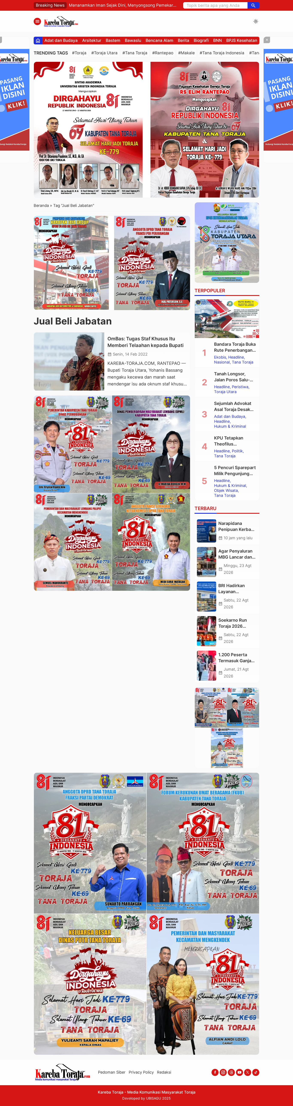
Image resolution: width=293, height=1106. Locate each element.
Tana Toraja (242, 362)
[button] (253, 5)
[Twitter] (247, 1072)
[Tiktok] (255, 1072)
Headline (236, 357)
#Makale (186, 52)
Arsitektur (91, 40)
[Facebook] (215, 1072)
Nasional (222, 362)
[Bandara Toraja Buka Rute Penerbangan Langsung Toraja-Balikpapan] (227, 318)
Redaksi (164, 1072)
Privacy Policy (141, 1072)
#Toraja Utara (104, 52)
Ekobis (220, 357)
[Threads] (231, 1072)
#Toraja (79, 52)
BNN (217, 40)
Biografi (201, 40)
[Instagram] (223, 1072)
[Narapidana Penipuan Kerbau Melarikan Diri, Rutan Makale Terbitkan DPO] (206, 530)
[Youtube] (239, 1072)
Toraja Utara (225, 392)
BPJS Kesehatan (241, 40)
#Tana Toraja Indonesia (222, 52)
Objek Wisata (226, 490)
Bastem (113, 40)
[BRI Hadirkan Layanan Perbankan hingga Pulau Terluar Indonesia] (206, 597)
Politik (237, 451)
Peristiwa (240, 387)
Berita (183, 40)
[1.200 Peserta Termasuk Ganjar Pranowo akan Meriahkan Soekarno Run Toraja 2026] (206, 666)
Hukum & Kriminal (230, 426)
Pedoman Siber (111, 1072)
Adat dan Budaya (61, 40)
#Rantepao (162, 52)
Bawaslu (133, 40)
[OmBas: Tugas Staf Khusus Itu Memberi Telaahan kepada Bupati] (69, 361)
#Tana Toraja (134, 52)
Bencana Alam (159, 40)
